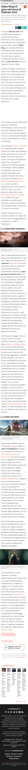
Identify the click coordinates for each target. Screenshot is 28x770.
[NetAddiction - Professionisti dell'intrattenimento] (17, 751)
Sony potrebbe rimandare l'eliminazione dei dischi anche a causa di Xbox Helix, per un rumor (9, 682)
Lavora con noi (13, 742)
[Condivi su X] (19, 27)
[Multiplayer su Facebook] (6, 712)
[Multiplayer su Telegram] (14, 712)
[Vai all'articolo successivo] (1, 487)
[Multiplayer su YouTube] (20, 712)
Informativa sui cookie (10, 739)
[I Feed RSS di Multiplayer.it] (22, 712)
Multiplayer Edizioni (14, 758)
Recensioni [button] (14, 3)
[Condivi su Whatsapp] (22, 27)
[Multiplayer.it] (7, 1)
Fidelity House (9, 756)
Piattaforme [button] (5, 3)
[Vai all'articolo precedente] (26, 487)
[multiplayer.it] (14, 709)
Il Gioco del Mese (8, 634)
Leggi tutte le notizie (20, 701)
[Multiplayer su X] (8, 712)
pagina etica (23, 657)
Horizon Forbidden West (15, 344)
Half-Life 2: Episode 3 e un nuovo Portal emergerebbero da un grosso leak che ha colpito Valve (24, 681)
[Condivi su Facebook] (16, 27)
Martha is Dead (6, 630)
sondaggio (14, 446)
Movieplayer (14, 754)
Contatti (24, 741)
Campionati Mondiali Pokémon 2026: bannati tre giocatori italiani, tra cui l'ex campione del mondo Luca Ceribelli (4, 685)
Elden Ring (16, 263)
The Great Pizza (17, 756)
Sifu (4, 363)
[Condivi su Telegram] (25, 27)
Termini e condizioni (6, 741)
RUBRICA (3, 24)
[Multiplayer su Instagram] (11, 712)
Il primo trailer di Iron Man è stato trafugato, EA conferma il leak (14, 678)
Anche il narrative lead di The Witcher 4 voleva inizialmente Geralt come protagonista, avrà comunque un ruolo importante (19, 684)
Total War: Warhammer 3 (15, 404)
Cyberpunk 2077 (19, 594)
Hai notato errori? (7, 641)
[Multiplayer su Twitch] (17, 712)
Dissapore (20, 754)
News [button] (22, 3)
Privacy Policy (19, 739)
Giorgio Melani (9, 24)
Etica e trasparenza (16, 741)
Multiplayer (7, 754)
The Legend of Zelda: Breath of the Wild (12, 181)
